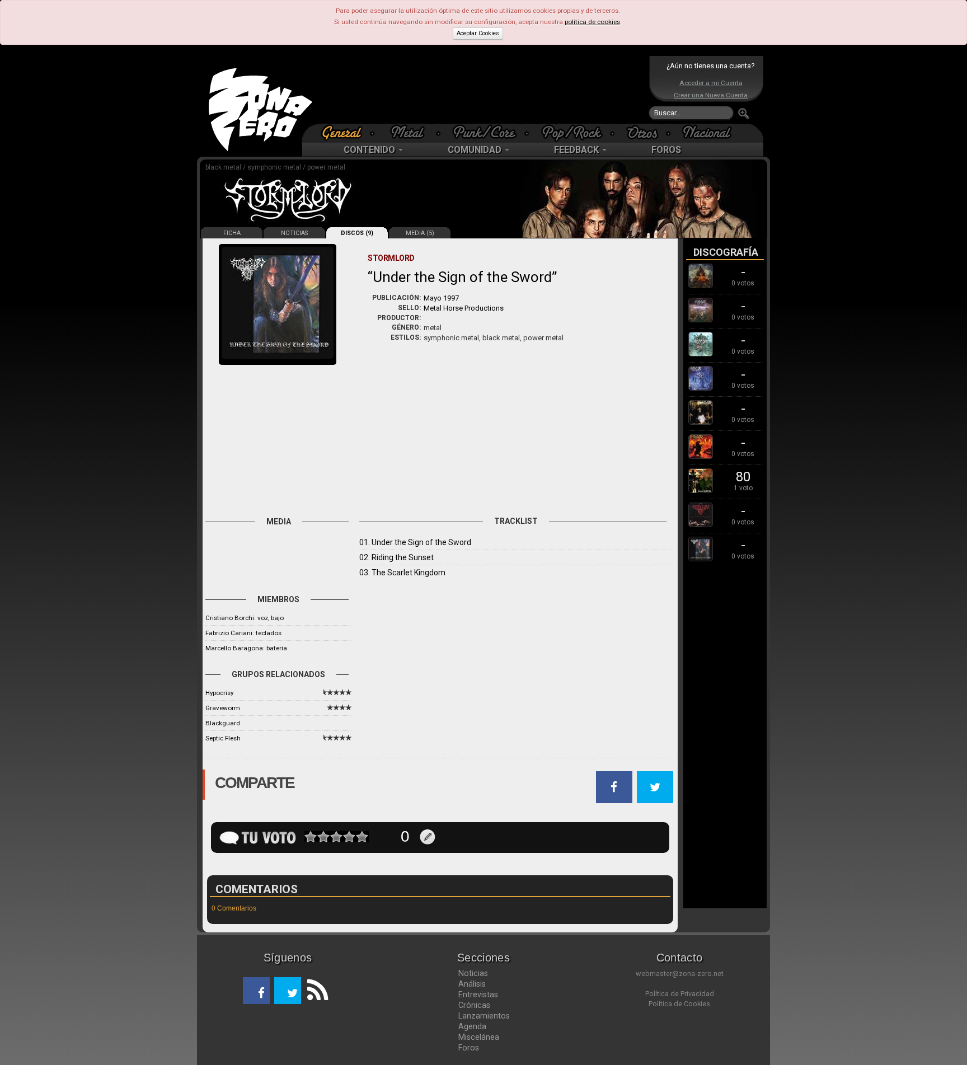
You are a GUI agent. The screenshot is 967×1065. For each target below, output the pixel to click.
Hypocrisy (219, 693)
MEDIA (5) (420, 233)
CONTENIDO (370, 149)
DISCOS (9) (357, 233)
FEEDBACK (577, 149)
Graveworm (222, 708)
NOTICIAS (294, 233)
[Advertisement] (480, 90)
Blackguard (222, 723)
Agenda (472, 1026)
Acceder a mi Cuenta (711, 83)
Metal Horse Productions (464, 308)
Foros (468, 1047)
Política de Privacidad (679, 993)
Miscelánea (478, 1037)
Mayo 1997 (441, 298)
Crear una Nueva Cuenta (711, 95)
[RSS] (314, 990)
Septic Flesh (223, 738)
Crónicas (474, 1005)
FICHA (232, 233)
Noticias (473, 973)
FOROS (666, 149)
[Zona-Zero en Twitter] (287, 990)
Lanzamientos (484, 1015)
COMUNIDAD (476, 149)
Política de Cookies (679, 1004)
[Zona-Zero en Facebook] (256, 990)
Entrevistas (478, 994)
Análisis (472, 983)
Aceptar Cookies (478, 33)
